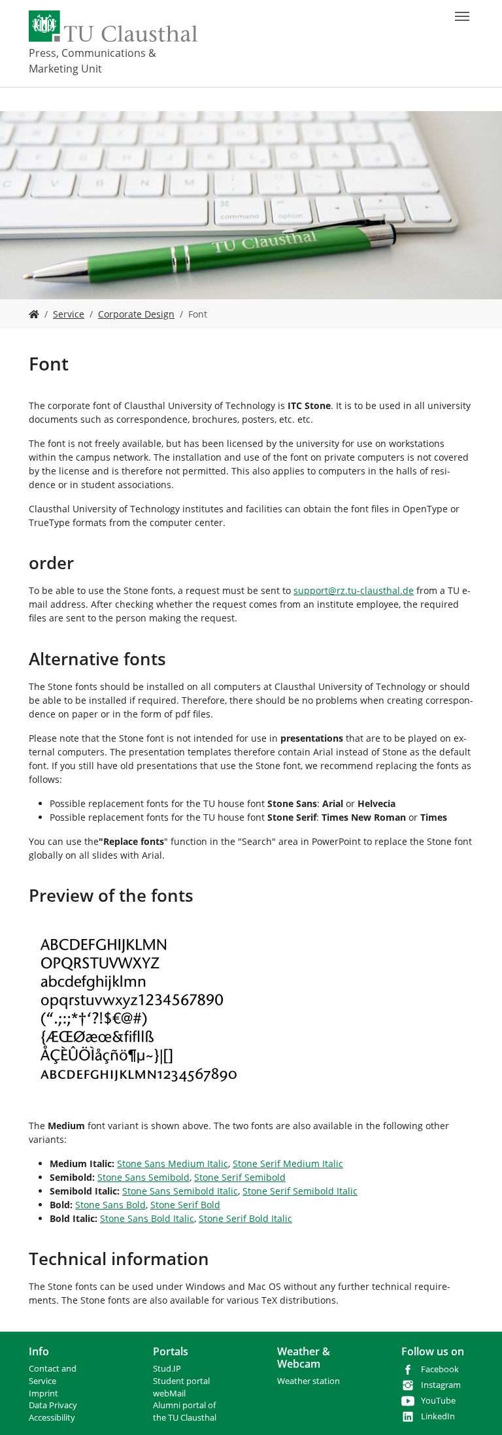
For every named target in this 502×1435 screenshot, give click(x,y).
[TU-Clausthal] (113, 26)
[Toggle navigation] (462, 16)
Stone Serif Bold (185, 1204)
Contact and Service (52, 1375)
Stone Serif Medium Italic (288, 1163)
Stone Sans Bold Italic (147, 1218)
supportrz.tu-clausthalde (353, 590)
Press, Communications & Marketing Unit (92, 61)
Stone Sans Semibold (143, 1177)
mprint (44, 1393)
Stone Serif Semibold (240, 1177)
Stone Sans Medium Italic (172, 1163)
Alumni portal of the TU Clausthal (184, 1411)
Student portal (181, 1381)
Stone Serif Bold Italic (245, 1218)
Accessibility (52, 1417)
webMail (169, 1393)
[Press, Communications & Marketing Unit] (34, 314)
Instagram (441, 1385)
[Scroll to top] (475, 1408)
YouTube (438, 1400)
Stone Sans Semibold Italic (180, 1191)
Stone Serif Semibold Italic (300, 1191)
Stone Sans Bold (110, 1204)
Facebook (440, 1369)
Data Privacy (53, 1405)
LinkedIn (438, 1416)
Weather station (308, 1381)
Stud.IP (167, 1368)
